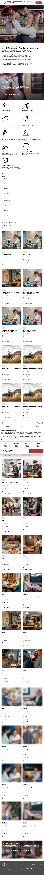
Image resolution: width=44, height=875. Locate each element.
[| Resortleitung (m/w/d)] (32, 744)
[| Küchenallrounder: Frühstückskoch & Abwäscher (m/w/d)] (11, 705)
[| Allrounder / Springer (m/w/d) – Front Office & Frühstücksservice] (11, 287)
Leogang (6, 205)
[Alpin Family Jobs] (4, 2)
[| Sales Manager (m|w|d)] (32, 782)
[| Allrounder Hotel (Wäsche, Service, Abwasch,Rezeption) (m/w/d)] (32, 325)
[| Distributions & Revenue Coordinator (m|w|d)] (32, 591)
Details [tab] (22, 426)
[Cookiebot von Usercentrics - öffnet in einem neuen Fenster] (38, 423)
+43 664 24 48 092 (17, 3)
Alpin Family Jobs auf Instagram (27, 868)
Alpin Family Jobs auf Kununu (31, 868)
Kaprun (5, 203)
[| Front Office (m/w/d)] (11, 629)
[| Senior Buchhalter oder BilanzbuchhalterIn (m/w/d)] (32, 820)
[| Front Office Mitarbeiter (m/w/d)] (32, 629)
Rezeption (6, 180)
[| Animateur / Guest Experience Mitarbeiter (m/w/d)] (11, 363)
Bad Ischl (6, 198)
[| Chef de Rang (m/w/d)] (11, 515)
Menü (33, 2)
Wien (5, 218)
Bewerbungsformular (8, 225)
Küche (5, 178)
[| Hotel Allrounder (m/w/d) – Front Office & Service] (32, 667)
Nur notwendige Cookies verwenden (8, 451)
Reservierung (6, 188)
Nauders (6, 210)
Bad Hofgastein (7, 200)
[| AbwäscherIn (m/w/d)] (32, 249)
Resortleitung (6, 190)
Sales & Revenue (7, 185)
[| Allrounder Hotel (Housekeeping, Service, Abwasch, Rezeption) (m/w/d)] (32, 287)
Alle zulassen (36, 450)
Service (5, 183)
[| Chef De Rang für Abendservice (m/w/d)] (11, 553)
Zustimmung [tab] (7, 426)
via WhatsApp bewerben (9, 228)
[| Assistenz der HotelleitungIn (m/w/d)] (11, 591)
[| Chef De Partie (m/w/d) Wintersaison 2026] (11, 477)
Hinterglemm (6, 213)
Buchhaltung (6, 193)
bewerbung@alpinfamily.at (24, 2)
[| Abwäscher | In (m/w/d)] (11, 249)
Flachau (6, 215)
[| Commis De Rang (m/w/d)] (32, 553)
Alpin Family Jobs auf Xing (36, 868)
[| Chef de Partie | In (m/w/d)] (32, 477)
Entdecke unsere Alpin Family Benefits (12, 94)
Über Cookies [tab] (36, 426)
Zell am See (6, 208)
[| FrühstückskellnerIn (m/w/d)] (11, 667)
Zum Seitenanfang (36, 864)
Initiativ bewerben (9, 853)
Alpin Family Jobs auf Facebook (22, 868)
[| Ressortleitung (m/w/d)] (11, 744)
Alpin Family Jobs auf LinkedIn (40, 868)
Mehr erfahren (6, 68)
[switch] (16, 446)
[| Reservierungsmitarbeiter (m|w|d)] (32, 705)
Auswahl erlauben (22, 450)
